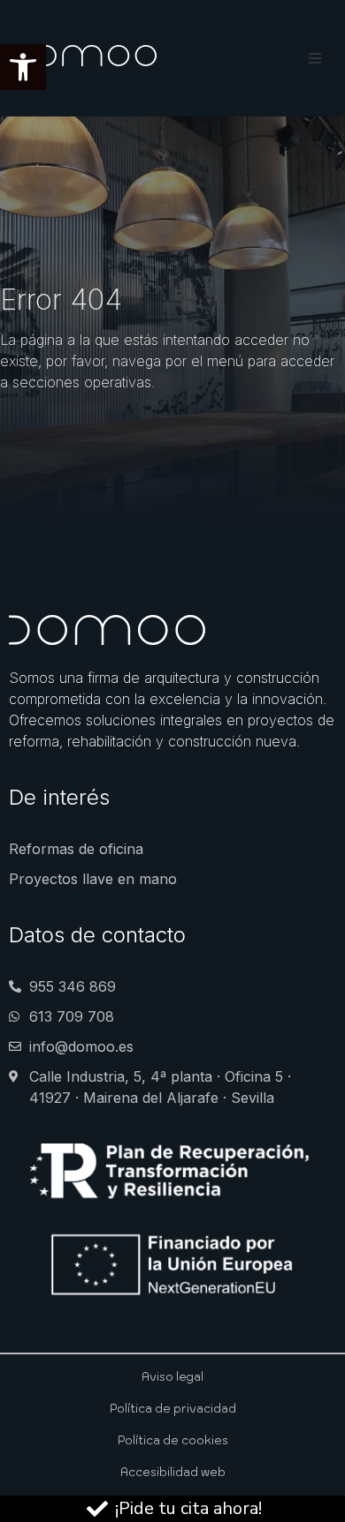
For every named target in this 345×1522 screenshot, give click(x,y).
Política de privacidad (173, 1408)
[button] (23, 67)
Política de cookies (173, 1440)
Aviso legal (172, 1376)
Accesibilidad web (173, 1472)
